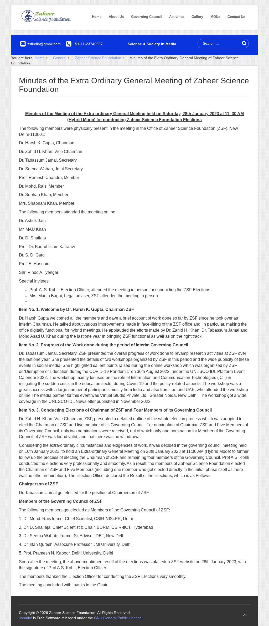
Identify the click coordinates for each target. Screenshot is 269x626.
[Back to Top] (244, 615)
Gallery (197, 17)
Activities (176, 17)
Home (96, 17)
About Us (116, 17)
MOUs (215, 17)
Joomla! (25, 618)
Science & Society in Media (152, 44)
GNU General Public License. (118, 618)
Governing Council (146, 17)
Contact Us (236, 17)
